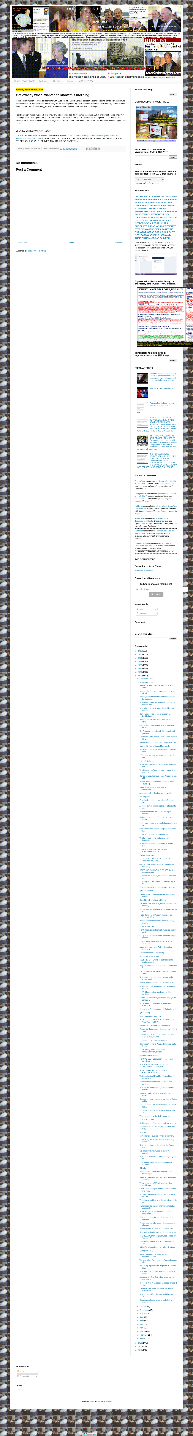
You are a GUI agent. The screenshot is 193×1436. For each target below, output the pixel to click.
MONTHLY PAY (86, 81)
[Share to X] (93, 148)
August (143, 1314)
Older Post (119, 243)
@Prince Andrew (146, 891)
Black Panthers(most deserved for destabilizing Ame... (153, 1255)
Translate (155, 184)
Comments (143, 614)
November (144, 682)
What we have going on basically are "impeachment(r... (154, 839)
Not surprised (144, 797)
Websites (43, 81)
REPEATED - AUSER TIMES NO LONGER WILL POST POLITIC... (156, 1021)
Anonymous (140, 494)
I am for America (146, 1251)
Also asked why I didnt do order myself (155, 793)
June (142, 1321)
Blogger (109, 1401)
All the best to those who (149, 956)
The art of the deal (146, 1120)
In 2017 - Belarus (146, 761)
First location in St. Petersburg (151, 953)
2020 (140, 672)
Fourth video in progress (149, 1055)
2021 (140, 669)
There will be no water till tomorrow (153, 834)
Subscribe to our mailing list (156, 584)
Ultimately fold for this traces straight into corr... (158, 743)
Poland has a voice (147, 855)
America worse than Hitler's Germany (154, 1025)
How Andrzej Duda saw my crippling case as (157, 1232)
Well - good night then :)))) (150, 1016)
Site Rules (57, 81)
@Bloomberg (144, 1013)
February (144, 1335)
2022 (140, 665)
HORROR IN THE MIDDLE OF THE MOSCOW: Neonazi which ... (153, 1066)
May (142, 1324)
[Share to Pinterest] (98, 148)
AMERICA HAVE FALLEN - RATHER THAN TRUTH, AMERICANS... (156, 1036)
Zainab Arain (140, 481)
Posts (140, 609)
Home (71, 243)
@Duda (142, 1168)
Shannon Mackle (142, 543)
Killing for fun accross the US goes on (154, 1040)
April (142, 1328)
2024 (140, 658)
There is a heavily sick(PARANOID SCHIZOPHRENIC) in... (153, 850)
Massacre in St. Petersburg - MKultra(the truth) (158, 1009)
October (143, 1307)
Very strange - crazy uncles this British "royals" (158, 887)
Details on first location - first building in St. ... (157, 983)
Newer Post (23, 243)
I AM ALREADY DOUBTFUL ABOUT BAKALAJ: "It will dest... (154, 1071)
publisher (139, 506)
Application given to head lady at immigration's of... (152, 788)
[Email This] (87, 148)
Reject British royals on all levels (152, 900)
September (144, 1310)
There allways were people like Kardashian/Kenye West (152, 1051)
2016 (140, 1350)
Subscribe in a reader (144, 571)
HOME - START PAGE (24, 81)
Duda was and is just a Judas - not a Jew (156, 1229)
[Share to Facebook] (95, 148)
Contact (70, 81)
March (142, 1331)
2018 (140, 1343)
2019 (140, 676)
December (144, 679)
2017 (140, 1346)
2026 (140, 651)
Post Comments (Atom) (36, 251)
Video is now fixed (146, 926)
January (143, 1338)
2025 (140, 654)
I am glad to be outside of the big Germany (156, 1136)
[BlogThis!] (90, 148)
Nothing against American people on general (157, 1123)
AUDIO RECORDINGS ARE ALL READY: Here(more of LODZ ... (156, 860)
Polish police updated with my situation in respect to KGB (162, 404)
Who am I (143, 1132)
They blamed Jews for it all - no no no (154, 1116)
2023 (140, 661)
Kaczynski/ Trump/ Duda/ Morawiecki (154, 746)
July (142, 1317)
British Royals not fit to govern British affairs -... (158, 1247)
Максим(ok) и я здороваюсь (161, 388)
